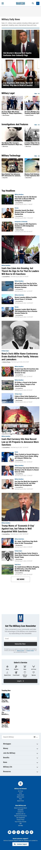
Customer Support (22, 844)
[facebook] (14, 832)
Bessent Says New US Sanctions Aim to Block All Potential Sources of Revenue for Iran (27, 371)
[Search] (32, 3)
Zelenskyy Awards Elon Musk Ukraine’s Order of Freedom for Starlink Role (25, 212)
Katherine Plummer (29, 115)
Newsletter (20, 810)
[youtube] (9, 832)
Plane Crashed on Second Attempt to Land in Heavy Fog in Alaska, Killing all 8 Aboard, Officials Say (27, 456)
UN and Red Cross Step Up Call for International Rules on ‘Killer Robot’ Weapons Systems (26, 285)
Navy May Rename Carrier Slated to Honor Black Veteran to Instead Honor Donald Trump (27, 555)
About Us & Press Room (20, 808)
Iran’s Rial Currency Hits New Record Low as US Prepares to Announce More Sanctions (20, 442)
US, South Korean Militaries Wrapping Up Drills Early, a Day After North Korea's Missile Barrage (27, 569)
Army (20, 793)
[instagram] (18, 832)
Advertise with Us (20, 814)
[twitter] (22, 832)
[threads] (31, 832)
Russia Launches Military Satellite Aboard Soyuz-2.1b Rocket (26, 298)
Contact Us (20, 812)
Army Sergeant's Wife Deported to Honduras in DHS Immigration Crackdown (26, 226)
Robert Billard (28, 177)
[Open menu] (3, 3)
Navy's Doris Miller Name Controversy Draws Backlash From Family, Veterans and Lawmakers (20, 356)
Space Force (20, 801)
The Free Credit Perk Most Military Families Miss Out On (5, 701)
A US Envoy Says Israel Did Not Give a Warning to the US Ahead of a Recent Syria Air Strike (27, 470)
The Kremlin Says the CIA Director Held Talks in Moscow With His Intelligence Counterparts (26, 199)
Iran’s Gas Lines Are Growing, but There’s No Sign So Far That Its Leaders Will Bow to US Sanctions (20, 271)
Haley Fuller (5, 177)
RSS (21, 823)
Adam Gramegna (6, 115)
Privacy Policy (30, 650)
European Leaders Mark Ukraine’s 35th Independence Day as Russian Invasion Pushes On (26, 311)
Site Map (20, 825)
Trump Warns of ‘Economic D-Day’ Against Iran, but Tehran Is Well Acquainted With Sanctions (18, 528)
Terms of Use (20, 650)
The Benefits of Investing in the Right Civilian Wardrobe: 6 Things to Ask (5, 713)
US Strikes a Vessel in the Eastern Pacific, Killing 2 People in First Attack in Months (26, 384)
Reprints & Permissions (20, 816)
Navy (20, 799)
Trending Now (6, 690)
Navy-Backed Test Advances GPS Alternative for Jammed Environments (11, 175)
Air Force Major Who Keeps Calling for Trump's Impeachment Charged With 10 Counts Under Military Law (12, 112)
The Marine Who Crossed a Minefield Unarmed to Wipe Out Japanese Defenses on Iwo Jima (12, 143)
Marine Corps (20, 797)
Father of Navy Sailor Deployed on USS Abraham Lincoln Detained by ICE (27, 397)
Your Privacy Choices (20, 821)
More (36, 93)
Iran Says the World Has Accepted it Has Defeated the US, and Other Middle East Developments (26, 483)
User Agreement (20, 817)
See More (20, 579)
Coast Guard (20, 795)
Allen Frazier (5, 146)
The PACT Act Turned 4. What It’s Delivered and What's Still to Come (5, 726)
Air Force (20, 791)
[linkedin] (27, 832)
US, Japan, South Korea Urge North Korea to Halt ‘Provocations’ (26, 542)
